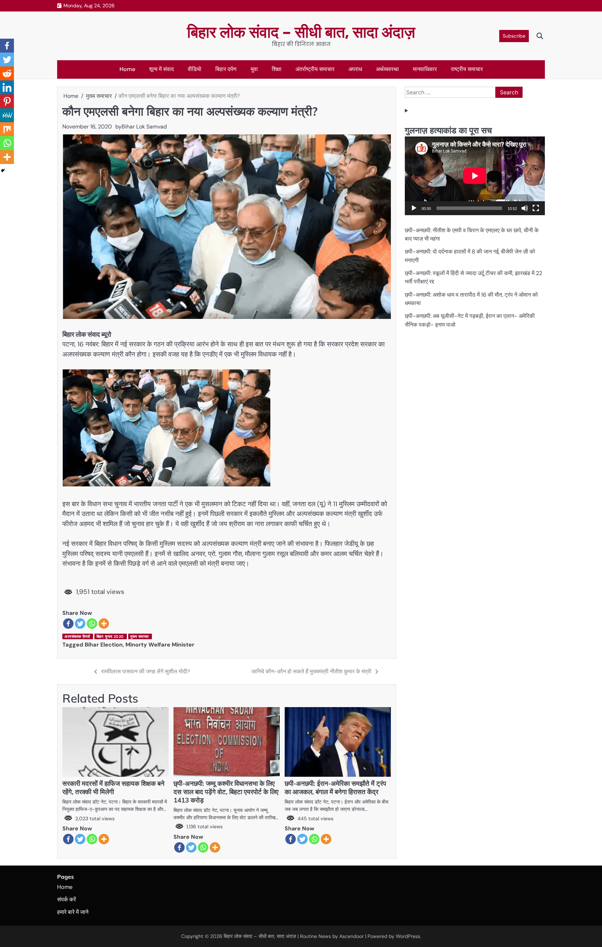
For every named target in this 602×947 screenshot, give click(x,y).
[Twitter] (80, 623)
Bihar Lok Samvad (144, 126)
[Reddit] (7, 73)
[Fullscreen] (535, 208)
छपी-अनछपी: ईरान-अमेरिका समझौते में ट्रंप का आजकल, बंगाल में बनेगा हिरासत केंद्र (335, 787)
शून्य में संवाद (161, 69)
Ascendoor (351, 936)
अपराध (355, 69)
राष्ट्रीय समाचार (467, 69)
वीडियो (194, 69)
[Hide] (3, 170)
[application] (475, 175)
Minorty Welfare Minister (159, 644)
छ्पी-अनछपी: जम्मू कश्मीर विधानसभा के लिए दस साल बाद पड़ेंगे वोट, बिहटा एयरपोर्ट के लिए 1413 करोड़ (225, 791)
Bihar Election (104, 644)
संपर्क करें (66, 899)
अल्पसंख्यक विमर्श (77, 636)
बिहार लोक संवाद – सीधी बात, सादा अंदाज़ (301, 32)
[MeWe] (7, 115)
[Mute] (524, 208)
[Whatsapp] (92, 623)
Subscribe (514, 36)
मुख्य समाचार (139, 636)
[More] (104, 623)
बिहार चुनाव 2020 (110, 636)
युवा (254, 69)
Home (127, 69)
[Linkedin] (7, 87)
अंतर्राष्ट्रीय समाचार (314, 69)
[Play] (413, 208)
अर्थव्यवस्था (387, 69)
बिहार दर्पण (226, 69)
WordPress (408, 936)
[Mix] (7, 129)
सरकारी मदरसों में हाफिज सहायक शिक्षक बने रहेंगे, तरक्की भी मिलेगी (113, 787)
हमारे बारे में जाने (72, 912)
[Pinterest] (7, 101)
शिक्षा (276, 69)
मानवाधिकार (425, 69)
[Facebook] (68, 623)
